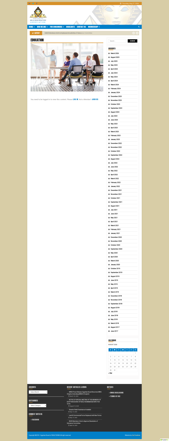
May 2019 (114, 284)
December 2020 (116, 237)
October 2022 (115, 151)
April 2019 (114, 288)
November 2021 (116, 194)
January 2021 (115, 233)
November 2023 (116, 100)
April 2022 (114, 175)
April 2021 (114, 222)
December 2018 (116, 296)
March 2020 (115, 261)
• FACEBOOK (35, 419)
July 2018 (114, 311)
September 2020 (116, 249)
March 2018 (115, 323)
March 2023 (115, 132)
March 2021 (115, 225)
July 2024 (114, 73)
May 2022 (114, 171)
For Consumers (56, 26)
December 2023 (116, 96)
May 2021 (114, 218)
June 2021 (114, 214)
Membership (93, 26)
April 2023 (114, 128)
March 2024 (115, 85)
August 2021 (115, 206)
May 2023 (114, 124)
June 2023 (114, 120)
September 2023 (116, 108)
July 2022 (114, 163)
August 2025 (115, 57)
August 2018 (115, 308)
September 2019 (116, 272)
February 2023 (116, 135)
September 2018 (116, 304)
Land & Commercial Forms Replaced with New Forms (85, 415)
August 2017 (115, 327)
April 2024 (114, 81)
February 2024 (116, 88)
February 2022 (116, 182)
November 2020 (116, 241)
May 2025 (114, 65)
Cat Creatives (136, 435)
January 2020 (115, 265)
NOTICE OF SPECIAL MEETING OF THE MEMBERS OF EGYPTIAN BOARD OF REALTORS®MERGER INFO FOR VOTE (84, 402)
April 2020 (114, 257)
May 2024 (114, 77)
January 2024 (115, 92)
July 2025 (114, 61)
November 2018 (116, 300)
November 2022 (116, 147)
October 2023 (115, 104)
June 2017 (114, 331)
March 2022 (115, 178)
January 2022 (115, 186)
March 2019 (115, 292)
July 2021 (114, 210)
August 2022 (115, 159)
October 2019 (115, 268)
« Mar (110, 373)
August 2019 (115, 276)
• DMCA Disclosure (116, 392)
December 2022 (116, 143)
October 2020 (115, 245)
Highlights (70, 26)
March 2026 (115, 53)
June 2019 (114, 280)
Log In (75, 99)
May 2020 (114, 253)
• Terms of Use (114, 396)
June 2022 (114, 167)
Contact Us (81, 26)
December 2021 (116, 190)
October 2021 (115, 198)
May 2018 (114, 319)
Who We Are (41, 26)
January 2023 (115, 139)
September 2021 (116, 202)
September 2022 (116, 155)
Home (31, 26)
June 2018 (114, 315)
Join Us (95, 99)
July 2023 (114, 116)
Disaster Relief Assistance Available (80, 409)
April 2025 (114, 69)
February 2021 (116, 229)
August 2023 (115, 112)
